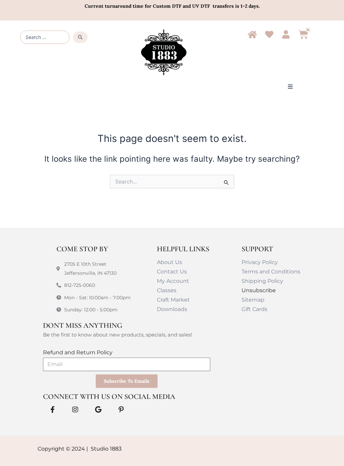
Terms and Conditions (271, 271)
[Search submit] (80, 37)
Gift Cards (254, 309)
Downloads (172, 309)
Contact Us (172, 271)
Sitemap (253, 300)
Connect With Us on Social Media (109, 396)
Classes (166, 290)
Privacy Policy (260, 262)
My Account (173, 281)
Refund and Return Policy (78, 352)
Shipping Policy (262, 281)
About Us (169, 262)
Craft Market (173, 300)
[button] (290, 87)
